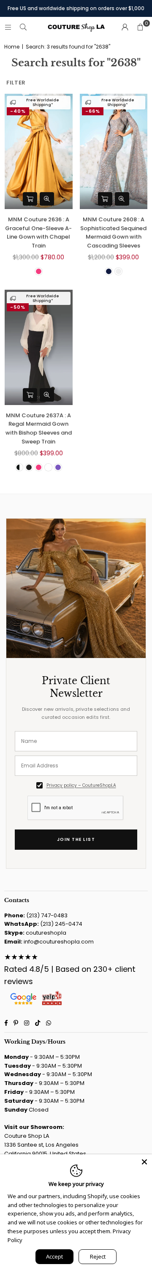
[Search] (23, 27)
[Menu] (8, 27)
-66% (92, 111)
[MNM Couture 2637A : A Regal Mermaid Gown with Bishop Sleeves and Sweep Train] (39, 347)
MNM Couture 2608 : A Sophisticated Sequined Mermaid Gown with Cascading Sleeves (113, 232)
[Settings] (125, 27)
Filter (16, 83)
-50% (17, 307)
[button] (140, 27)
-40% (18, 111)
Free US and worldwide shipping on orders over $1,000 (76, 8)
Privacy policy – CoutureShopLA (81, 785)
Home (11, 47)
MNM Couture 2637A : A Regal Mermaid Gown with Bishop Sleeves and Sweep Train (38, 428)
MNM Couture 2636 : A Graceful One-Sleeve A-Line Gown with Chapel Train (38, 232)
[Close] (144, 1162)
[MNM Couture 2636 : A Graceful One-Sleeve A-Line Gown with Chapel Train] (39, 151)
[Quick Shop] (30, 199)
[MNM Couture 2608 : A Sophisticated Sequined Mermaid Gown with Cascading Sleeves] (114, 151)
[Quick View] (47, 199)
